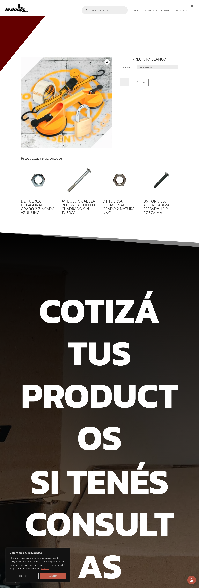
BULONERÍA (149, 10)
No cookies (24, 575)
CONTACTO (166, 10)
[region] (38, 565)
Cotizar (140, 82)
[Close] (67, 550)
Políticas (45, 568)
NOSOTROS (181, 10)
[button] (107, 62)
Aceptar (53, 575)
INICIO (136, 10)
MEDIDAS (125, 67)
